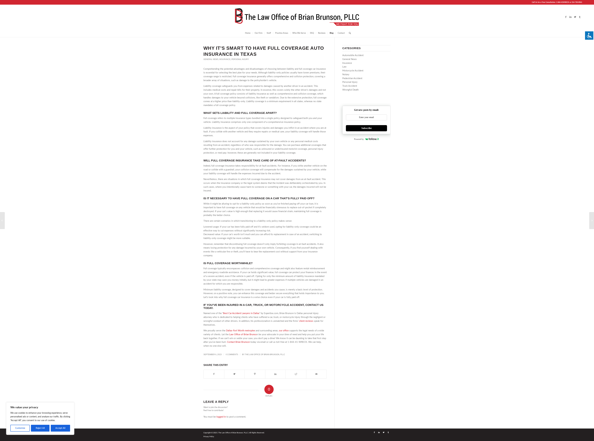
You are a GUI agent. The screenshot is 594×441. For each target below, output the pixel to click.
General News (210, 59)
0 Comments (232, 354)
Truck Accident (349, 86)
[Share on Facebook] (214, 374)
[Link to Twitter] (575, 17)
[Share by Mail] (316, 374)
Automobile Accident (353, 55)
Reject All (40, 428)
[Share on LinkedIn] (275, 374)
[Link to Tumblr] (579, 17)
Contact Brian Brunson (238, 342)
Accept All (60, 428)
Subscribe (366, 128)
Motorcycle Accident (352, 71)
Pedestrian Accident (352, 78)
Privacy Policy (208, 436)
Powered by (359, 139)
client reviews (306, 321)
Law (344, 67)
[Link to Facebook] (566, 17)
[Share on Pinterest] (255, 374)
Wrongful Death (350, 90)
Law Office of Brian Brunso (243, 334)
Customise (20, 428)
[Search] (349, 33)
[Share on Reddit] (296, 374)
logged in (221, 417)
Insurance (224, 59)
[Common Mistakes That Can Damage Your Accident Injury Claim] (2, 220)
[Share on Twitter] (234, 374)
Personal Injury (240, 59)
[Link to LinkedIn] (570, 17)
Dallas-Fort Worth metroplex (240, 330)
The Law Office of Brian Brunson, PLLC (265, 354)
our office (284, 330)
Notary (345, 74)
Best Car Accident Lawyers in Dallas (241, 313)
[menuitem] (247, 33)
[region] (40, 418)
